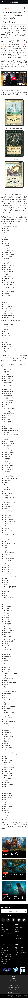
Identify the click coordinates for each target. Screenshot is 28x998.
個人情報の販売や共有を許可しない (14, 987)
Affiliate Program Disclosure (19, 937)
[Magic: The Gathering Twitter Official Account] (8, 920)
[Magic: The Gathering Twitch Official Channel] (13, 920)
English (13, 22)
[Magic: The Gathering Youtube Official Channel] (19, 920)
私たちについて (19, 927)
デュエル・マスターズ (20, 950)
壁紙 (2, 935)
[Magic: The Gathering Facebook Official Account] (3, 920)
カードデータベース (6, 959)
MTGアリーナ (4, 950)
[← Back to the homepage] (14, 2)
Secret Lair (4, 961)
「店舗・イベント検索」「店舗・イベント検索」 (7, 956)
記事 (2, 927)
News (2, 8)
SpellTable (4, 963)
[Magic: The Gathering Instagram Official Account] (24, 920)
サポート (17, 933)
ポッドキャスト (5, 933)
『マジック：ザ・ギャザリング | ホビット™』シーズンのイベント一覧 (14, 898)
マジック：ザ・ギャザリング (7, 948)
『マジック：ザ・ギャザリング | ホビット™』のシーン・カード (14, 854)
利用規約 (14, 976)
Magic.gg (3, 952)
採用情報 (17, 931)
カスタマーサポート (14, 983)
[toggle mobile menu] (2, 2)
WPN (16, 935)
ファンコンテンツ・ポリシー (14, 985)
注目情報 (7, 8)
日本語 (6, 22)
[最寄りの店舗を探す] (25, 911)
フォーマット (4, 929)
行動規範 (14, 978)
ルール (3, 931)
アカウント (18, 929)
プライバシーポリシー (14, 980)
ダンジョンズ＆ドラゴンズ (20, 948)
